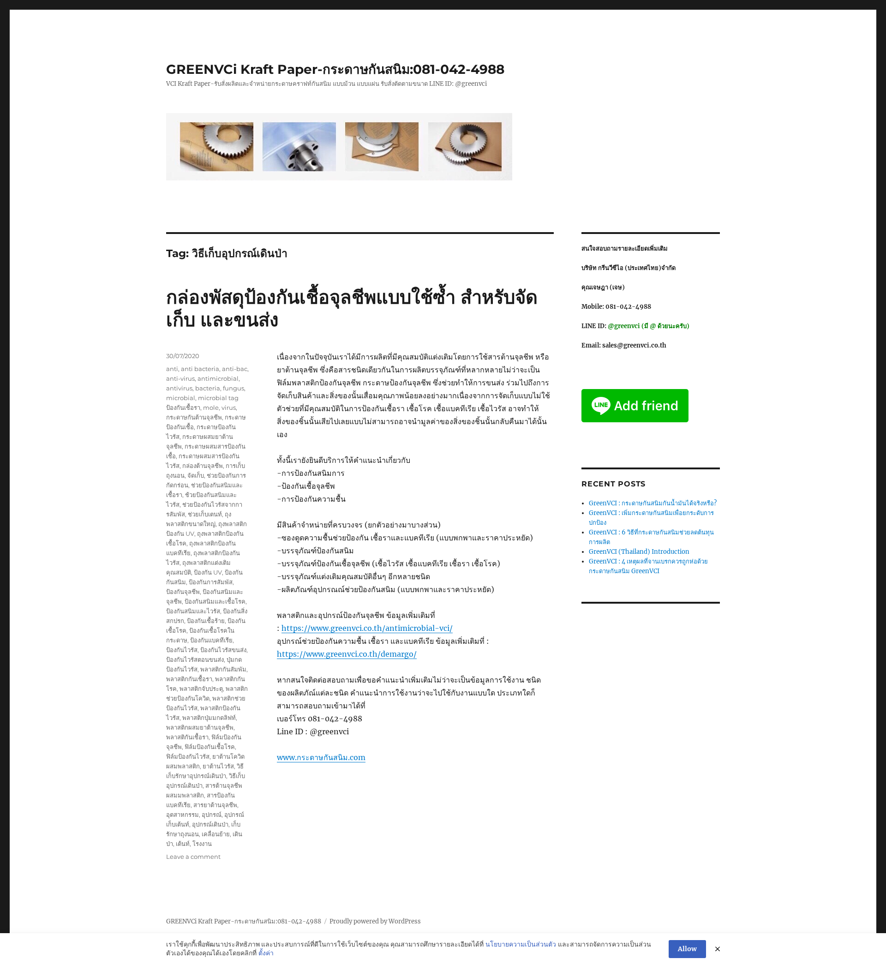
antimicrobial (218, 378)
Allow (687, 949)
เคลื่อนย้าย (216, 834)
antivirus (179, 388)
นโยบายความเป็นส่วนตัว (520, 944)
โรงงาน (202, 843)
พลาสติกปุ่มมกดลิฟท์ (209, 717)
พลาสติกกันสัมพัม (223, 669)
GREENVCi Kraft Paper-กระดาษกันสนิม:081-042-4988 (335, 69)
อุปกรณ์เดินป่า (210, 824)
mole (211, 407)
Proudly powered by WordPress (375, 921)
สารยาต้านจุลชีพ (215, 805)
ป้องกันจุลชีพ (183, 591)
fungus (233, 388)
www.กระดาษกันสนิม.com (321, 757)
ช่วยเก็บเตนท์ (205, 514)
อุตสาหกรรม (182, 814)
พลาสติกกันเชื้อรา (189, 679)
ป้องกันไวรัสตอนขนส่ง (195, 659)
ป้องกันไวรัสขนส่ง (223, 649)
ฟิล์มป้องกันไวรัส (188, 756)
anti (172, 368)
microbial (180, 398)
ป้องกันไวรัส (182, 649)
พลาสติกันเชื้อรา (187, 737)
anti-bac (234, 368)
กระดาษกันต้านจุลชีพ (194, 417)
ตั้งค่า (266, 953)
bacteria (207, 388)
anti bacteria (200, 368)
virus (229, 407)
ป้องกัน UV (208, 572)
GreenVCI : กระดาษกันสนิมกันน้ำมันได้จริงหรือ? (653, 503)
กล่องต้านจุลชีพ (202, 465)
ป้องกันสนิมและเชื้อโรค (215, 601)
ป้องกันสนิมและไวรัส (193, 611)
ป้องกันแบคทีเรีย (211, 640)
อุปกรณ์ (212, 814)
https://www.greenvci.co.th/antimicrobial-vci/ (367, 628)
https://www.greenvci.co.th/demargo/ (347, 654)
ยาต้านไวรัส (218, 766)
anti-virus (180, 378)
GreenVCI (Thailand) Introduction (639, 552)
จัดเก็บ (195, 475)
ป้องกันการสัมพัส (211, 582)
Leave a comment (193, 856)
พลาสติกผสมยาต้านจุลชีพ (199, 727)
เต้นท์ (183, 843)
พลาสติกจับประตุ (201, 688)
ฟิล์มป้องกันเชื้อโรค (210, 746)
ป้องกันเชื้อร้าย (206, 620)
